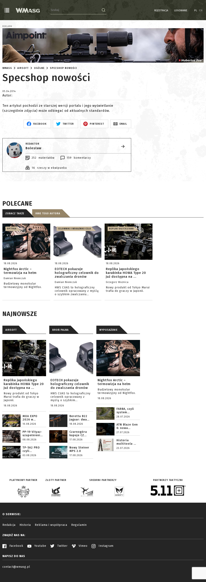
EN (201, 10)
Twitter (62, 546)
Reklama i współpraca (51, 525)
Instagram (105, 546)
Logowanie (180, 10)
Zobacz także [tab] (14, 213)
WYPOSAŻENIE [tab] (108, 329)
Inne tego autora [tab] (47, 213)
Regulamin (79, 525)
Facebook (15, 546)
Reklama (7, 26)
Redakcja (8, 525)
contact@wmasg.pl (16, 567)
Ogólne (39, 68)
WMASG (7, 68)
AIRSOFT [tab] (11, 329)
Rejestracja (161, 10)
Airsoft (23, 68)
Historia (25, 525)
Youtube (39, 546)
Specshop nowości (63, 68)
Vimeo (83, 546)
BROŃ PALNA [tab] (60, 329)
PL (195, 10)
